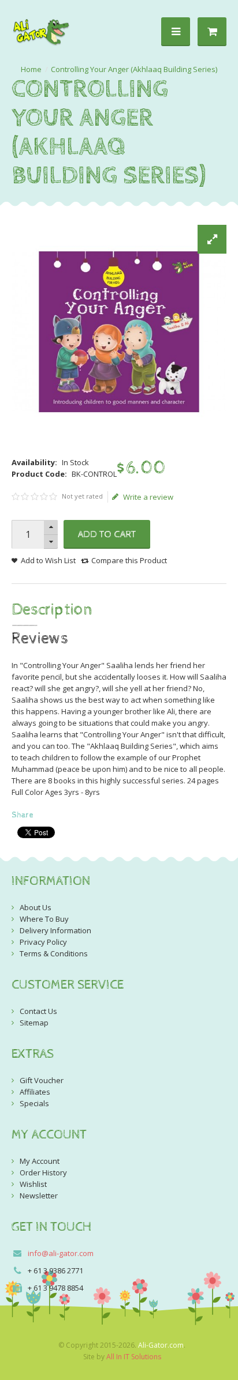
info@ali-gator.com (61, 1253)
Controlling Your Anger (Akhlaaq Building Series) (134, 69)
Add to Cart (107, 534)
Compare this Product (129, 560)
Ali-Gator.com (161, 1345)
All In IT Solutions (133, 1357)
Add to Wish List (48, 560)
